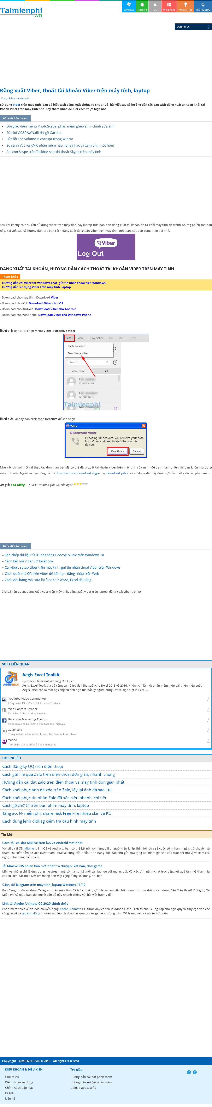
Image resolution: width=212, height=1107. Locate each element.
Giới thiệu (12, 1077)
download (21, 12)
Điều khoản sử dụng (19, 1082)
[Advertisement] (106, 54)
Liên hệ (10, 1098)
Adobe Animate (70, 909)
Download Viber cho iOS (46, 303)
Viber (16, 105)
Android (142, 9)
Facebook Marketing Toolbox (28, 719)
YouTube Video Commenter (27, 698)
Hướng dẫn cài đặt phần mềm (91, 1077)
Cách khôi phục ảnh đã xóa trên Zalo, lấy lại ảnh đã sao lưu (57, 790)
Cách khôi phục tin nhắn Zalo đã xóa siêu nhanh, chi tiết (54, 797)
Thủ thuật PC (203, 9)
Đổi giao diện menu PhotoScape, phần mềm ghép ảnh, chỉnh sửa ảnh (60, 126)
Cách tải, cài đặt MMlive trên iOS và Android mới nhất (42, 843)
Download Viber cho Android (55, 309)
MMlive (29, 848)
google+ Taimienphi (195, 1072)
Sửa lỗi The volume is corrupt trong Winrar (39, 139)
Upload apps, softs (83, 1088)
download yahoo (117, 473)
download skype (88, 473)
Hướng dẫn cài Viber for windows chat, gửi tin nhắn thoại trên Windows (54, 283)
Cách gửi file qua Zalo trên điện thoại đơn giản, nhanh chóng (58, 774)
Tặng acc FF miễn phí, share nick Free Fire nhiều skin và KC (56, 813)
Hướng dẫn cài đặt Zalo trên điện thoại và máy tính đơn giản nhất (63, 782)
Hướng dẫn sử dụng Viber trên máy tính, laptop (36, 287)
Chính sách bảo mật (19, 1088)
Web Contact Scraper (22, 709)
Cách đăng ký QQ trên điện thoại (32, 766)
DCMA (9, 1093)
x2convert (15, 730)
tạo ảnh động (31, 913)
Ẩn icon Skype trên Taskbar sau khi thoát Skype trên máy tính (53, 151)
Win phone (169, 9)
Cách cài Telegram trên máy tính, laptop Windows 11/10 (44, 884)
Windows (129, 9)
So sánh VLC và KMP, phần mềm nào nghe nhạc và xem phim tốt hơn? (60, 145)
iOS (155, 9)
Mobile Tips (185, 9)
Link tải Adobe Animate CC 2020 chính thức (35, 903)
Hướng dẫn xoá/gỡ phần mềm (91, 1082)
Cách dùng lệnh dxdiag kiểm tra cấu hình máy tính (49, 821)
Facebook (189, 1072)
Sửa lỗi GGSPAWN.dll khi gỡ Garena (33, 132)
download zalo (66, 473)
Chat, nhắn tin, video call (15, 98)
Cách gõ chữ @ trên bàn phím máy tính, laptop (45, 805)
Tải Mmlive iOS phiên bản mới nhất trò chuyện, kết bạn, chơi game (52, 866)
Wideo (12, 740)
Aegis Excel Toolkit (41, 674)
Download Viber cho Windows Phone (64, 315)
